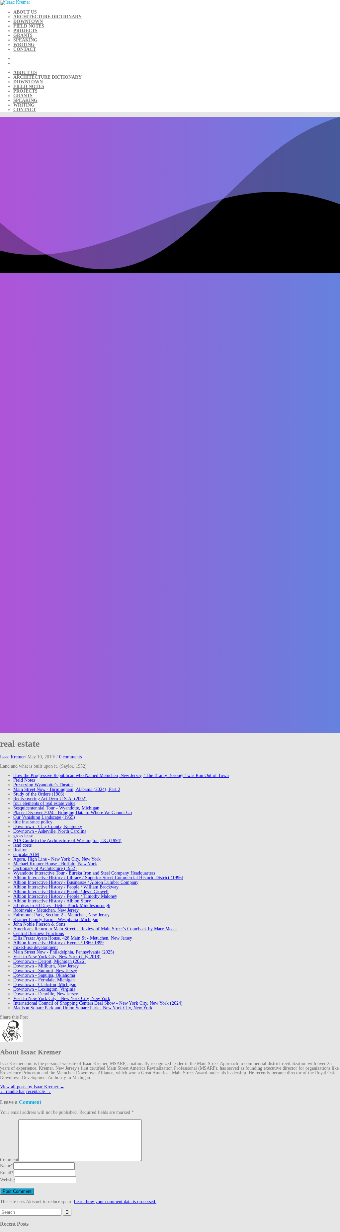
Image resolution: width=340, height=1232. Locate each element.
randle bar (12, 1091)
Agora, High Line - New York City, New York (57, 859)
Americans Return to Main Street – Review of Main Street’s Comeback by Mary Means (95, 928)
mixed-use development (35, 947)
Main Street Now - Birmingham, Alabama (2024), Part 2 (66, 789)
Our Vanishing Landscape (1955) (44, 817)
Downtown (28, 21)
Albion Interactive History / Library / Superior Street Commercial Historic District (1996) (98, 877)
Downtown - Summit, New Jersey (45, 970)
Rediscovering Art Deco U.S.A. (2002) (50, 798)
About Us (25, 12)
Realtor (20, 849)
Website (7, 1179)
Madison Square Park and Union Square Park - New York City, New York (82, 1007)
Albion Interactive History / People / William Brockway (66, 887)
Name (5, 1165)
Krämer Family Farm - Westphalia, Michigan (55, 919)
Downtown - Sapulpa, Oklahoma (44, 975)
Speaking (25, 40)
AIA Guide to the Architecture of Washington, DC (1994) (67, 840)
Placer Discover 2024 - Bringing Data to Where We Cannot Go (72, 812)
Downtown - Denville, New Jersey (45, 993)
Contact (24, 49)
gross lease (23, 835)
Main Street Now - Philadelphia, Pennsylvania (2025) (63, 952)
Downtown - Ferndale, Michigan (44, 979)
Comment (9, 1159)
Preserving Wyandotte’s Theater (43, 784)
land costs (22, 845)
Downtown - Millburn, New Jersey (46, 965)
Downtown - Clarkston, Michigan (44, 984)
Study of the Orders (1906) (38, 794)
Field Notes (28, 26)
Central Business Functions (38, 933)
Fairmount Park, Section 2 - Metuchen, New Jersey (61, 914)
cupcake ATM (26, 854)
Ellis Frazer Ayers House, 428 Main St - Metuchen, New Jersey (72, 938)
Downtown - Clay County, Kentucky (47, 826)
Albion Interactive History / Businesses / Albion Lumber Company (75, 882)
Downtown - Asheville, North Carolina (49, 831)
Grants (23, 35)
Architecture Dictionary (47, 16)
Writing (24, 44)
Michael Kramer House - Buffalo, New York (55, 863)
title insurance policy (32, 821)
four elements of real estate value (44, 803)
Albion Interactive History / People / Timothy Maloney (65, 896)
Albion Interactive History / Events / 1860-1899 (58, 942)
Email (5, 1172)
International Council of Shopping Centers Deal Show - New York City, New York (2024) (98, 1003)
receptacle (38, 1091)
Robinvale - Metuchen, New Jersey (46, 910)
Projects (25, 30)
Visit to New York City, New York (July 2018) (57, 956)
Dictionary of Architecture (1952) (45, 868)
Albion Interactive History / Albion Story (52, 900)
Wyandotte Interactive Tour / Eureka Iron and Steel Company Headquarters (84, 873)
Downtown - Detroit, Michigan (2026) (49, 961)
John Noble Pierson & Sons (39, 924)
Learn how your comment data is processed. (115, 1201)
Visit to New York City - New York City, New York (61, 998)
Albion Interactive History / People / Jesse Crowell (61, 891)
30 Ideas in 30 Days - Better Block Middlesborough (61, 905)
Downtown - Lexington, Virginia (44, 989)
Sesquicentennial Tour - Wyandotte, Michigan (56, 808)
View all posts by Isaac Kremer (32, 1086)
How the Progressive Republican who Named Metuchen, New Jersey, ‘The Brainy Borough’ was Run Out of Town (121, 775)
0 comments (70, 756)
